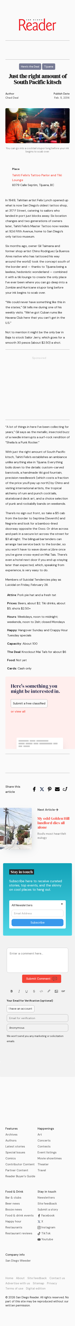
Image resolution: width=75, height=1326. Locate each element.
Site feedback (47, 1203)
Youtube (47, 1239)
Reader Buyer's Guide (20, 1176)
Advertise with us (17, 1283)
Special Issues (15, 1152)
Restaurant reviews (18, 1233)
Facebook (48, 1215)
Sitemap (38, 1283)
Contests (44, 1146)
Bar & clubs (13, 1198)
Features (11, 1129)
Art (40, 1134)
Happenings (46, 1129)
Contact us (57, 1278)
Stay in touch (47, 1192)
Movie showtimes (50, 1158)
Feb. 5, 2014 (62, 97)
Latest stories (15, 1146)
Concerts (44, 1140)
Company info (15, 1255)
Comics (10, 1158)
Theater (43, 1164)
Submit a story (48, 1209)
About (20, 1278)
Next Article (46, 810)
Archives (11, 1134)
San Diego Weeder (18, 1261)
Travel (42, 1170)
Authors (11, 1140)
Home (9, 1278)
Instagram (48, 1227)
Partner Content (16, 1170)
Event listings (47, 1152)
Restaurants (13, 1227)
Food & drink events (19, 1215)
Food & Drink (14, 1192)
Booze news (13, 1209)
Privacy (52, 1283)
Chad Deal (11, 97)
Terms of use (14, 1288)
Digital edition (36, 1288)
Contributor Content (20, 1164)
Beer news (12, 1203)
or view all (18, 711)
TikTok (46, 1233)
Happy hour (13, 1221)
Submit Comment (38, 979)
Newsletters (46, 1198)
